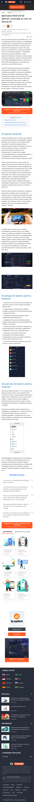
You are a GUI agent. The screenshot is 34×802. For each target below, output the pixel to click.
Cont (12, 790)
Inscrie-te (5, 790)
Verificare (18, 787)
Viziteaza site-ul (16, 629)
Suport (13, 784)
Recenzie (19, 784)
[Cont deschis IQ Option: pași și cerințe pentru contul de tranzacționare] (23, 563)
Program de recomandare (10, 795)
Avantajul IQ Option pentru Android (15, 122)
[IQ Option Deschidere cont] (5, 708)
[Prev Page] (3, 602)
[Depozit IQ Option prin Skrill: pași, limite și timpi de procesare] (9, 541)
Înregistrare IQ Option (17, 7)
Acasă (3, 12)
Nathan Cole (11, 26)
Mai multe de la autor (22, 531)
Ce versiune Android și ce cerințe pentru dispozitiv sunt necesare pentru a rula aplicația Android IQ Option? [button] (15, 489)
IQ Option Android (10, 120)
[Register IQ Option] (17, 648)
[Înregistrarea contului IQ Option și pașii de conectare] (23, 585)
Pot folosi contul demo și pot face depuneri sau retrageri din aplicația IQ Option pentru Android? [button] (16, 515)
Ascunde (17, 117)
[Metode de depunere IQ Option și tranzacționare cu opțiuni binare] (5, 729)
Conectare (26, 787)
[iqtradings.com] (9, 2)
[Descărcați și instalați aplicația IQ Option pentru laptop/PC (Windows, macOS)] (5, 699)
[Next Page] (6, 602)
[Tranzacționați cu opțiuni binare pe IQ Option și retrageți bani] (5, 716)
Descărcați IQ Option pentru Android (15, 125)
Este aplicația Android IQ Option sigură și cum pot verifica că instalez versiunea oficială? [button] (15, 506)
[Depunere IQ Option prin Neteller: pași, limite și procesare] (9, 585)
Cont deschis (16, 634)
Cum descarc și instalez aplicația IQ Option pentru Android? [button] (16, 481)
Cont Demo (20, 792)
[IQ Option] (17, 624)
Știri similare (7, 531)
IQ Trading (6, 784)
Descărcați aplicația (8, 787)
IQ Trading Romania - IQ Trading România (13, 800)
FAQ (13, 792)
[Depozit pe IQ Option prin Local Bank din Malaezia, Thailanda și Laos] (23, 541)
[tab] (17, 481)
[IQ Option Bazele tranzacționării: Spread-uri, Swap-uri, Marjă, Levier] (9, 563)
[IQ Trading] (17, 763)
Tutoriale (9, 12)
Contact (25, 790)
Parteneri (17, 790)
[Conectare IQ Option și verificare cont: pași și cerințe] (5, 746)
